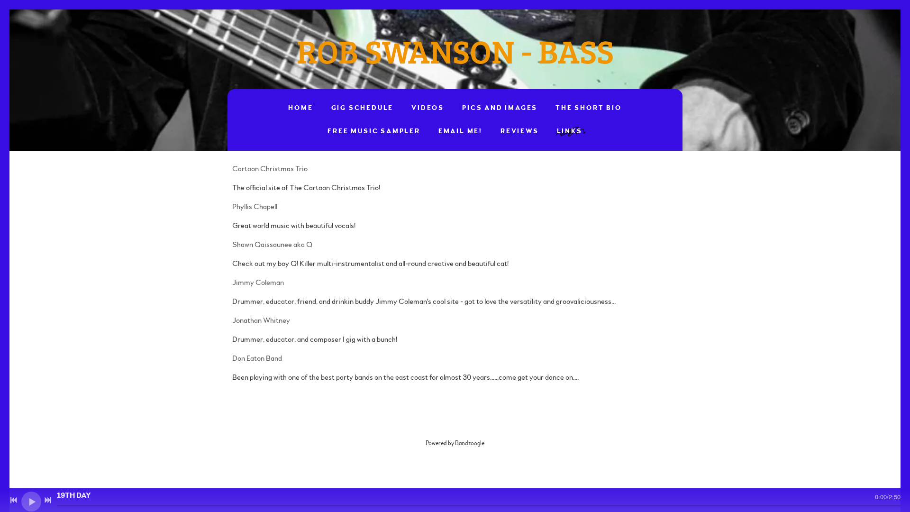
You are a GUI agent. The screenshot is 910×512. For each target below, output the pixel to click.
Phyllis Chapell (254, 206)
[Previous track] (13, 500)
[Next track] (48, 500)
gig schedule (362, 108)
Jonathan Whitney (261, 320)
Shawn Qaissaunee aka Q (273, 244)
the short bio (588, 108)
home (300, 108)
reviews (519, 131)
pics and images (499, 108)
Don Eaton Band (257, 358)
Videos (427, 108)
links (569, 131)
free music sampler (374, 131)
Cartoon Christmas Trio (270, 169)
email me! (460, 131)
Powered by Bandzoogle (455, 443)
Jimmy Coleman (258, 282)
